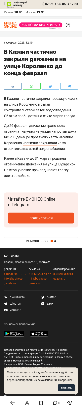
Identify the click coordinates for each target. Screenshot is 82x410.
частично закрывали (40, 143)
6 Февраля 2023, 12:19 (18, 42)
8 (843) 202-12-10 (15, 273)
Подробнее (65, 380)
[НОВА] (39, 24)
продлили (58, 158)
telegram (15, 303)
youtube (15, 310)
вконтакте (17, 297)
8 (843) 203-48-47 (40, 273)
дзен (50, 303)
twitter (51, 297)
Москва (30, 12)
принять (66, 387)
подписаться (41, 218)
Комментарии (41, 241)
